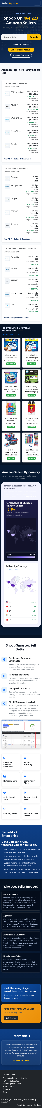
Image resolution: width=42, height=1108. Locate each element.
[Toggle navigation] (37, 3)
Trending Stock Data (12, 1083)
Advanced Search (21, 44)
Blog (5, 1092)
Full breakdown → (13, 570)
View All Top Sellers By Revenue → (17, 159)
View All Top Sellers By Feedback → (18, 239)
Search (34, 37)
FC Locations (8, 1086)
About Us (21, 1105)
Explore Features (21, 55)
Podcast (6, 1089)
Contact (37, 1105)
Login (29, 1105)
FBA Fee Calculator (11, 1081)
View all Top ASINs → (10, 334)
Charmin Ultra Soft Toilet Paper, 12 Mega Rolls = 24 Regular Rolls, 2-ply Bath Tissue (31, 360)
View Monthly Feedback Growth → (18, 318)
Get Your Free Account (21, 50)
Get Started (11, 1018)
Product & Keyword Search (15, 1078)
